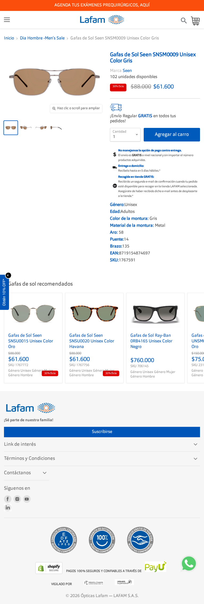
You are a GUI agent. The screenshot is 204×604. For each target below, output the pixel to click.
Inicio (9, 38)
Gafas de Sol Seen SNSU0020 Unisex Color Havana (91, 341)
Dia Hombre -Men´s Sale (42, 38)
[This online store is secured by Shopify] (49, 573)
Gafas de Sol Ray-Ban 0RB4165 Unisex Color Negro (151, 341)
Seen (127, 71)
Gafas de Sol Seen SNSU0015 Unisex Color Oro (30, 341)
